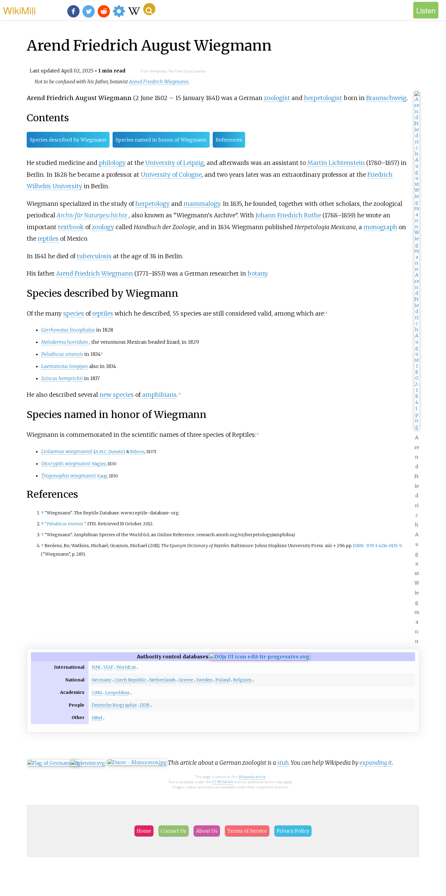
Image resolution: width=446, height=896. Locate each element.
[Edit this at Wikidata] (259, 657)
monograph (380, 227)
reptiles (48, 238)
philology (112, 162)
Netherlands (162, 680)
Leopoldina (117, 692)
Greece (186, 680)
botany (257, 273)
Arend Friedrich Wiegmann (158, 82)
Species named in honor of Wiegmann (161, 140)
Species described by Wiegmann (68, 140)
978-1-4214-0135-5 (383, 545)
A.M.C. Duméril (110, 451)
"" (65, 524)
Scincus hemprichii (62, 378)
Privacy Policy (293, 831)
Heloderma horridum (64, 342)
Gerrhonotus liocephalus (68, 330)
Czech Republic (130, 680)
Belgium (242, 680)
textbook (71, 227)
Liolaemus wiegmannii (67, 451)
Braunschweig (386, 98)
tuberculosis (94, 256)
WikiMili (19, 10)
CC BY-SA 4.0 (222, 781)
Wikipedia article (252, 776)
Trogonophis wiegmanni (68, 476)
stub (282, 762)
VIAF (108, 667)
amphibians (159, 394)
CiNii (97, 692)
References (229, 140)
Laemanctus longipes (64, 366)
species (73, 313)
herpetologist (323, 98)
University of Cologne (171, 174)
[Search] (149, 9)
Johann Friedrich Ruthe (288, 215)
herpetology (152, 203)
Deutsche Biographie (114, 705)
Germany (101, 680)
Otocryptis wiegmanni (65, 463)
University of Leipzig (174, 162)
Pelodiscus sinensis (62, 354)
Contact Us (173, 831)
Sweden (204, 680)
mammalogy (202, 203)
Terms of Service (247, 831)
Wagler (99, 463)
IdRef (97, 717)
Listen (425, 10)
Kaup (102, 476)
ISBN (358, 545)
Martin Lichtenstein (336, 162)
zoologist (277, 98)
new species (117, 394)
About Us (207, 831)
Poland (222, 680)
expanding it (376, 762)
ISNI (96, 667)
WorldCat (126, 667)
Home (144, 831)
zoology (103, 227)
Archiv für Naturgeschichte (92, 215)
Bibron (137, 451)
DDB (145, 705)
